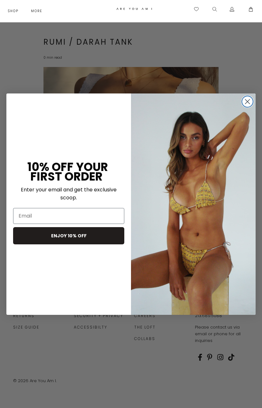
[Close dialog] (247, 101)
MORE (37, 11)
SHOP (14, 11)
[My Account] (232, 9)
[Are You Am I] (134, 9)
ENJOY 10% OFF (69, 236)
